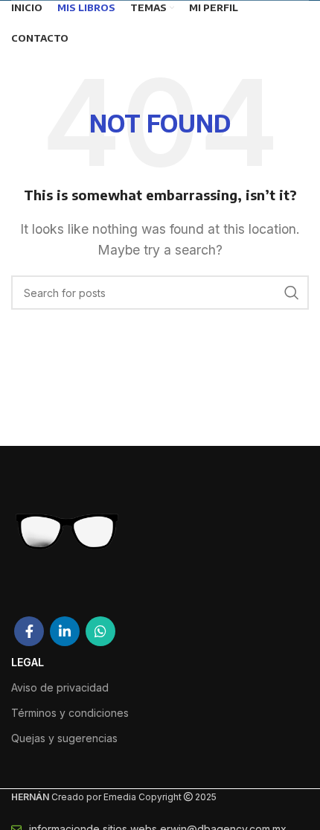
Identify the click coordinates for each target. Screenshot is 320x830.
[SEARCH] (292, 292)
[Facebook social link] (29, 631)
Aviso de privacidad (60, 687)
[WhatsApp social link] (100, 631)
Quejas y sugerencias (64, 738)
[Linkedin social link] (65, 631)
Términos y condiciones (70, 712)
